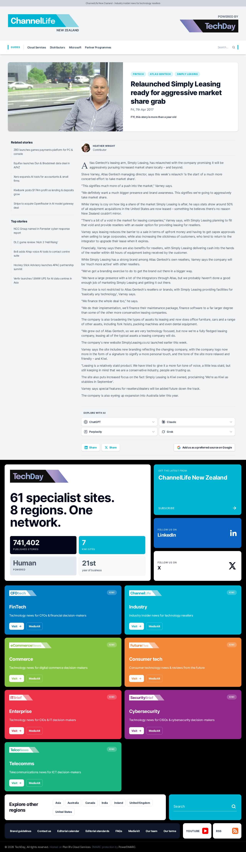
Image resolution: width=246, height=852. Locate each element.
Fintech (138, 74)
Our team (151, 831)
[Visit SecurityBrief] (150, 698)
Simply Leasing (187, 74)
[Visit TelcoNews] (30, 750)
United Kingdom (140, 802)
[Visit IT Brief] (30, 698)
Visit (14, 626)
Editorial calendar (68, 831)
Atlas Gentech (160, 74)
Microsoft (75, 47)
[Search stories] (234, 806)
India (105, 802)
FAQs (119, 831)
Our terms (170, 831)
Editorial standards (97, 831)
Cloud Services (36, 47)
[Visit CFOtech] (30, 593)
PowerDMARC (127, 847)
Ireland (118, 802)
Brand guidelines (20, 831)
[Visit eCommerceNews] (30, 645)
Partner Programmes (98, 47)
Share (92, 447)
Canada (90, 802)
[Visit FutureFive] (150, 645)
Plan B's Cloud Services (77, 847)
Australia (73, 802)
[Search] (233, 47)
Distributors (57, 47)
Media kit (34, 626)
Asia (58, 802)
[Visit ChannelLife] (150, 593)
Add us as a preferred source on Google (207, 447)
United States (63, 811)
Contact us (44, 831)
